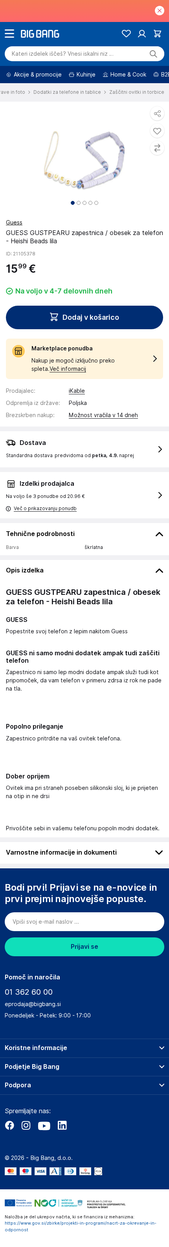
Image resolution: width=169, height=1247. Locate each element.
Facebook (9, 1125)
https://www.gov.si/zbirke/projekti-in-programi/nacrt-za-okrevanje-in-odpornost (80, 1226)
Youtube (44, 1125)
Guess (14, 222)
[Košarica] (157, 33)
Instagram (26, 1125)
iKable (77, 391)
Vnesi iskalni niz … (63, 54)
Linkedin (62, 1125)
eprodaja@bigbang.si (33, 1004)
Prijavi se (84, 946)
